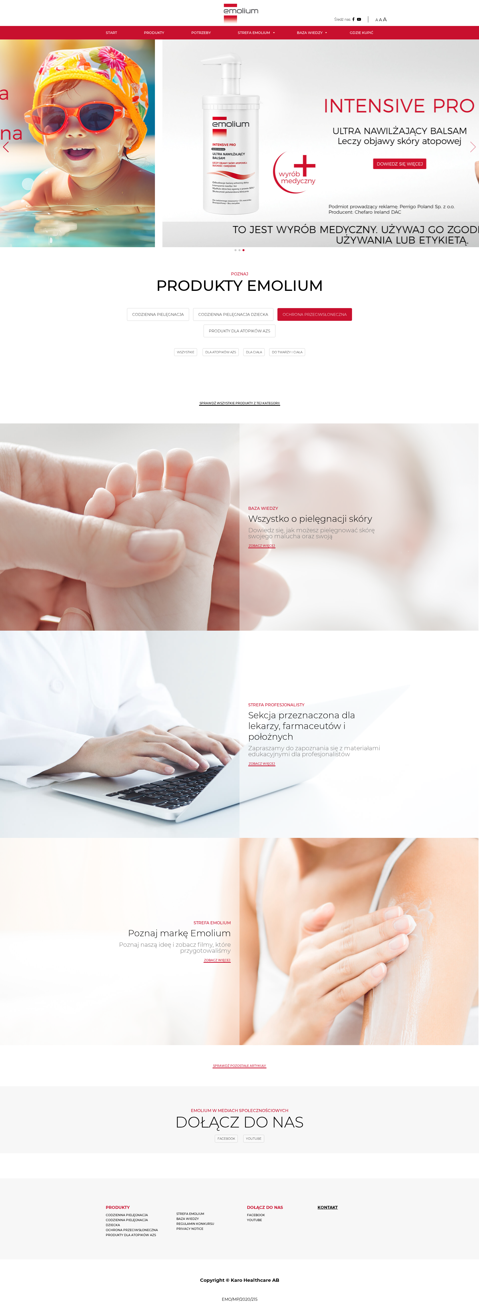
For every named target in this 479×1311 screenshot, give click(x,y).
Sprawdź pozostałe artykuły (239, 1066)
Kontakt (328, 1207)
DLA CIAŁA (254, 352)
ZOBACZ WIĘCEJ (262, 763)
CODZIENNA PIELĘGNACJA (158, 314)
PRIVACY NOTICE (189, 1229)
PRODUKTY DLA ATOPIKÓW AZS (239, 331)
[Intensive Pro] (239, 143)
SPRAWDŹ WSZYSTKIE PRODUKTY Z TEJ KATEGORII (240, 403)
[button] (236, 250)
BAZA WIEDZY (187, 1219)
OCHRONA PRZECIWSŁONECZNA (315, 314)
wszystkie (185, 352)
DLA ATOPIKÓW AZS (220, 352)
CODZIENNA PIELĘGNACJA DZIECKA (233, 314)
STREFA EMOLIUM (190, 1214)
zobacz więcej (262, 546)
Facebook (226, 1138)
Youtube (253, 1138)
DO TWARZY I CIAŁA (287, 352)
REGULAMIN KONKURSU (195, 1224)
